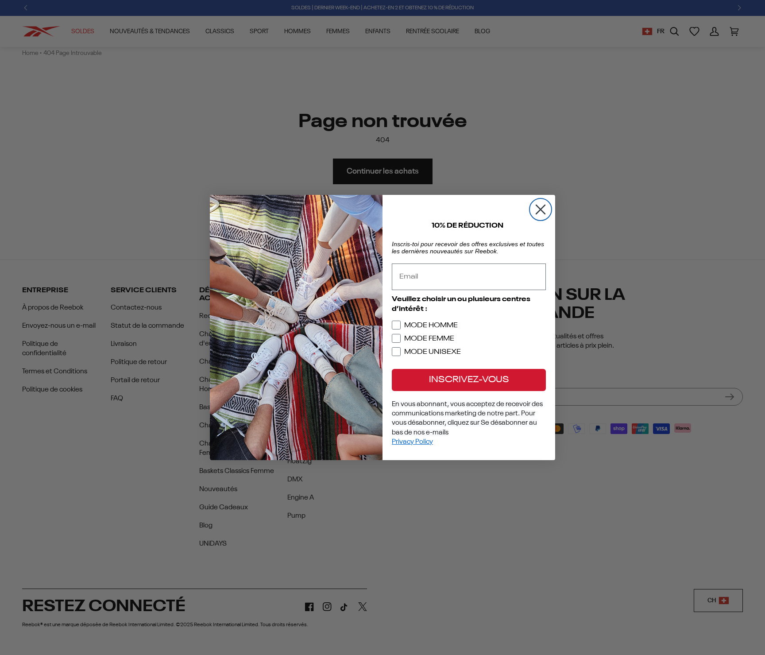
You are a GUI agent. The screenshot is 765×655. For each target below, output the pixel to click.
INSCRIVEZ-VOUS (469, 380)
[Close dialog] (540, 209)
